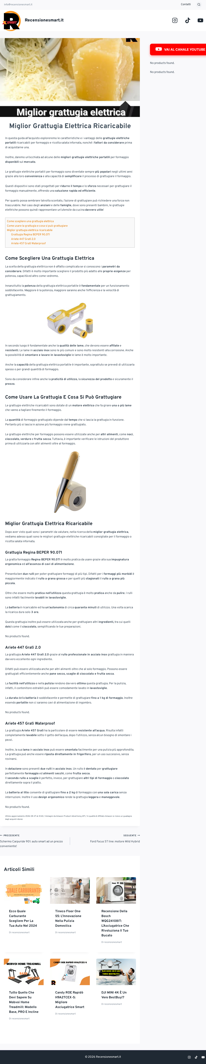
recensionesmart (20, 932)
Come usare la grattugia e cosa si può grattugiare (37, 226)
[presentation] (24, 890)
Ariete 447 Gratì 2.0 (23, 239)
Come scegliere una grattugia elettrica (30, 221)
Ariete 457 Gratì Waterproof (28, 243)
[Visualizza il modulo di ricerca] (199, 5)
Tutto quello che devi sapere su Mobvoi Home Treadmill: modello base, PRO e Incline (23, 1002)
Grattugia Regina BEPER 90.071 (30, 234)
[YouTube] (200, 20)
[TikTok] (187, 20)
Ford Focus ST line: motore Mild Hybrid (115, 838)
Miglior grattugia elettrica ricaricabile (29, 230)
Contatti (186, 4)
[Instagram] (174, 20)
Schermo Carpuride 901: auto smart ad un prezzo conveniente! (31, 841)
